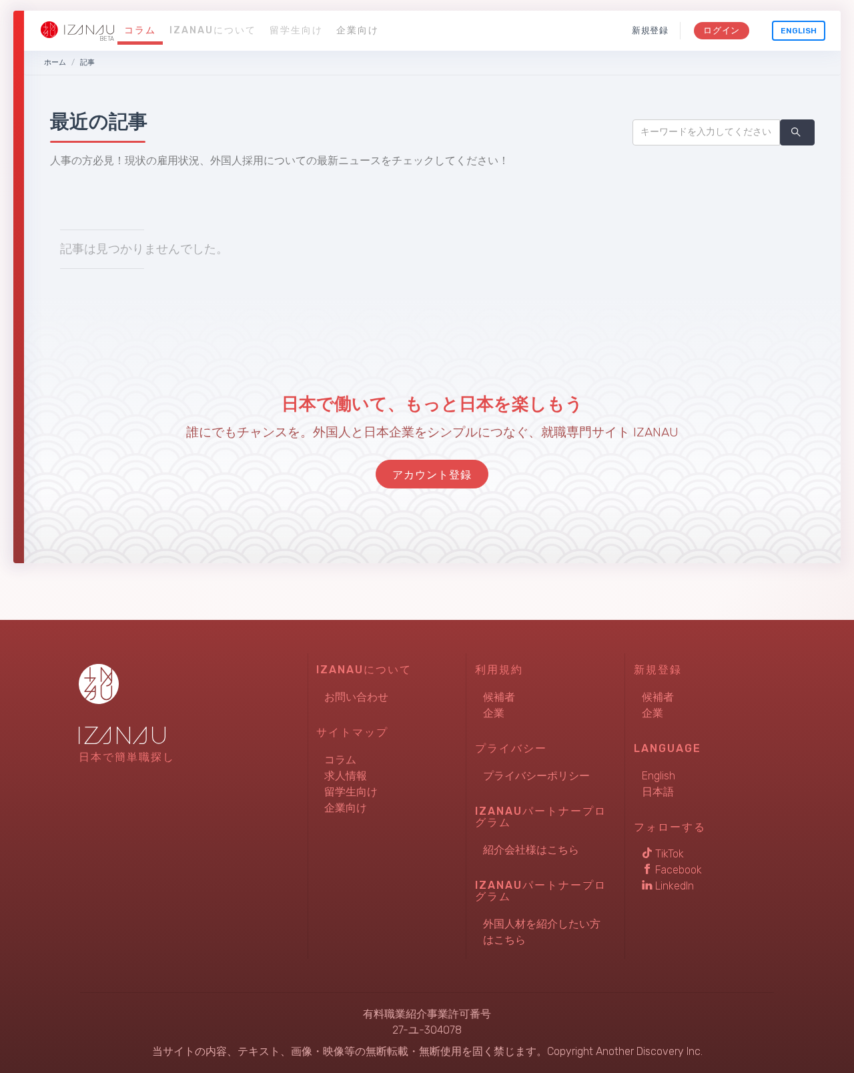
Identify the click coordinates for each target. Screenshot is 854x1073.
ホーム (55, 62)
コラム (140, 30)
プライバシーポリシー (536, 775)
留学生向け (296, 30)
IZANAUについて (212, 30)
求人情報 (345, 775)
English (799, 30)
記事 (87, 62)
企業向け (357, 30)
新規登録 (650, 30)
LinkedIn (673, 885)
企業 (493, 713)
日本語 (658, 791)
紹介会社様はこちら (531, 849)
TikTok (668, 853)
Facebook (677, 869)
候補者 (499, 697)
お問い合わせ (356, 697)
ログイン (721, 30)
